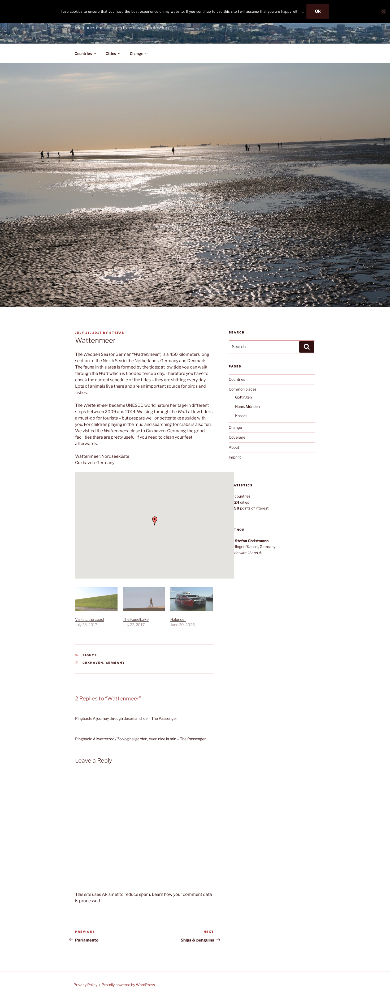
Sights (90, 655)
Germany (115, 663)
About (234, 447)
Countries (83, 53)
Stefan (117, 333)
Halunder (178, 619)
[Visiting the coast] (96, 599)
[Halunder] (191, 599)
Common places (243, 389)
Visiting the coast (89, 619)
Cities (111, 53)
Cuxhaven (156, 430)
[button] (154, 520)
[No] (383, 11)
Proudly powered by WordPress (128, 984)
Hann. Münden (247, 406)
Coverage (237, 437)
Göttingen (243, 397)
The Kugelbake (136, 619)
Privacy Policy (85, 984)
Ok (318, 11)
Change (136, 53)
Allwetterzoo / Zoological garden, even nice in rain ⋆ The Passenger (149, 739)
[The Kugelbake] (144, 599)
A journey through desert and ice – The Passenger (135, 718)
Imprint (235, 457)
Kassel (240, 415)
